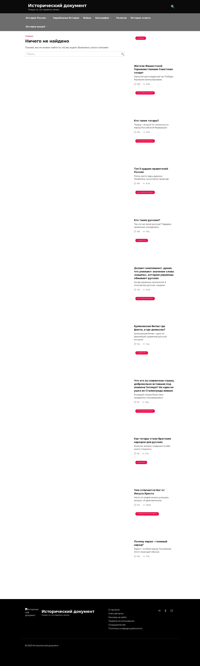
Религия (121, 18)
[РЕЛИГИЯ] (154, 484)
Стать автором (115, 613)
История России (36, 18)
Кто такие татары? (146, 120)
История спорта (140, 18)
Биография (102, 18)
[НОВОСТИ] (154, 262)
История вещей (35, 26)
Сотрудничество (117, 625)
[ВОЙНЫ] (154, 60)
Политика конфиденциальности (125, 628)
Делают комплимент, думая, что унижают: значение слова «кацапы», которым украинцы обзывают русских (154, 273)
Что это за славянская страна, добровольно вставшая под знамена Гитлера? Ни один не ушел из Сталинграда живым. (154, 385)
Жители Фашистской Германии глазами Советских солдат (153, 69)
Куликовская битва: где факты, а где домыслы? (149, 328)
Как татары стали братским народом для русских (152, 440)
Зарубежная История (66, 18)
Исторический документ (57, 5)
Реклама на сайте (117, 617)
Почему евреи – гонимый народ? (150, 543)
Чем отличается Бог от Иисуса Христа (149, 492)
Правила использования (121, 621)
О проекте (114, 610)
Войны (87, 18)
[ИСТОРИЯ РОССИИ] (154, 115)
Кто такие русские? (147, 220)
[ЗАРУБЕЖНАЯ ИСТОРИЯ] (154, 536)
